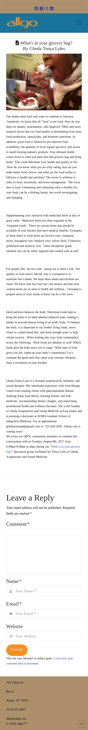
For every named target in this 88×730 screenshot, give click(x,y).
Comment (18, 524)
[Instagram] (46, 8)
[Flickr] (51, 8)
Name (14, 581)
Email (14, 604)
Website (14, 626)
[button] (79, 22)
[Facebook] (36, 8)
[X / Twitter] (41, 8)
